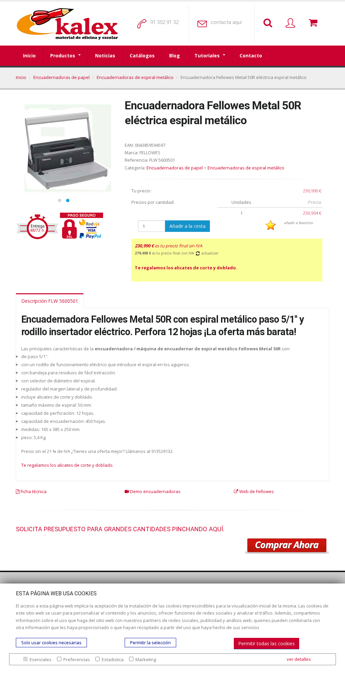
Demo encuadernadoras (155, 491)
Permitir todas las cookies (266, 643)
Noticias (105, 55)
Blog (174, 55)
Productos (62, 55)
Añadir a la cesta (187, 226)
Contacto (251, 55)
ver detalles (299, 659)
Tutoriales (207, 55)
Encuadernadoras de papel (61, 77)
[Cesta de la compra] (314, 23)
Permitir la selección (150, 643)
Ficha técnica (33, 491)
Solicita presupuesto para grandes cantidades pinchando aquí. (120, 529)
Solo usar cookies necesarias (51, 643)
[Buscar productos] (269, 23)
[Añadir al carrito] (287, 546)
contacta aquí (226, 22)
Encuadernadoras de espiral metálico (135, 77)
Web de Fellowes (256, 491)
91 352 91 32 (164, 22)
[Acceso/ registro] (292, 23)
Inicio (29, 55)
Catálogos (142, 55)
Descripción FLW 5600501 (49, 301)
